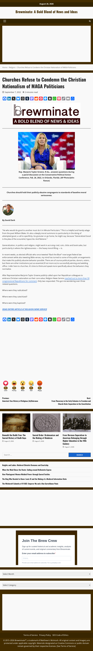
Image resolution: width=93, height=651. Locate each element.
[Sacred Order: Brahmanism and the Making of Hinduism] (47, 422)
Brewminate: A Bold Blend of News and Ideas (47, 11)
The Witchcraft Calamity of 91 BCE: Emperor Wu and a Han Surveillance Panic (30, 483)
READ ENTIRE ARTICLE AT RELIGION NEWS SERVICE (24, 309)
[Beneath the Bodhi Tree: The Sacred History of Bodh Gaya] (16, 422)
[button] (4, 21)
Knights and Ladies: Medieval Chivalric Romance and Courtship (25, 465)
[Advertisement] (46, 44)
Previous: (20, 399)
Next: (71, 401)
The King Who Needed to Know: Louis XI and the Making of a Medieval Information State (34, 479)
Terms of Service (30, 635)
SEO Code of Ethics (60, 635)
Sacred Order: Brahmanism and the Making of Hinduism (46, 436)
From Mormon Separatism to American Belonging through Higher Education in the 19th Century (75, 439)
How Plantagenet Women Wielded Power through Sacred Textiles (26, 474)
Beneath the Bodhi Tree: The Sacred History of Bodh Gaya (14, 436)
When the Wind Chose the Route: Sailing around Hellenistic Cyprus (26, 469)
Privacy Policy (45, 635)
